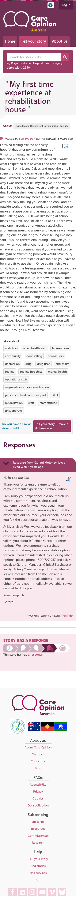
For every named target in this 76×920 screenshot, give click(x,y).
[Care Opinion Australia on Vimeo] (52, 892)
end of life (62, 363)
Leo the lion (27, 138)
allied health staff (34, 348)
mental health (57, 371)
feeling (9, 371)
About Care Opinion (38, 747)
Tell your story (33, 41)
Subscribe (38, 821)
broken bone (60, 348)
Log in (66, 5)
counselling (34, 356)
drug (28, 363)
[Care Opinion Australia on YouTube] (42, 892)
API (38, 879)
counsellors (56, 356)
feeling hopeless (31, 371)
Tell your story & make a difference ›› (51, 426)
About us (60, 41)
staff (31, 403)
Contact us (38, 761)
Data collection (38, 805)
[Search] (65, 57)
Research (38, 842)
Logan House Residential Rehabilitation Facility (41, 125)
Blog (38, 768)
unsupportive (14, 410)
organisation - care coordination (27, 387)
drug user (43, 363)
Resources (38, 828)
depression (12, 363)
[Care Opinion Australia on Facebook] (12, 892)
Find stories (38, 865)
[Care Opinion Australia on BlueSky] (62, 892)
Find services (38, 872)
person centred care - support (25, 395)
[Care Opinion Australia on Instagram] (32, 892)
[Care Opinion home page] (29, 21)
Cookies (38, 798)
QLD (55, 395)
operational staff (16, 379)
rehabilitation (14, 403)
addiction (11, 348)
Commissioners (38, 835)
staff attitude (48, 403)
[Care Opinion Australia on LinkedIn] (22, 892)
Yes (64, 615)
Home (10, 41)
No (71, 615)
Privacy (38, 791)
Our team (38, 754)
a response (35, 654)
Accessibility (38, 784)
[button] (51, 5)
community (13, 356)
